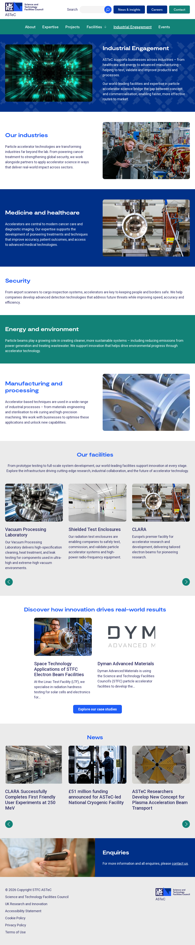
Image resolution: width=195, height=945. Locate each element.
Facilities (94, 26)
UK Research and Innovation (26, 904)
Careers (157, 9)
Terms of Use (15, 932)
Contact (179, 9)
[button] (9, 582)
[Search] (108, 9)
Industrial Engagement (132, 26)
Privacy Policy (15, 925)
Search (72, 9)
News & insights (129, 9)
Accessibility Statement (23, 911)
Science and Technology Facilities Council (37, 897)
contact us (180, 863)
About (30, 26)
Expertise (50, 26)
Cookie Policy (15, 918)
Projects (72, 26)
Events (164, 26)
